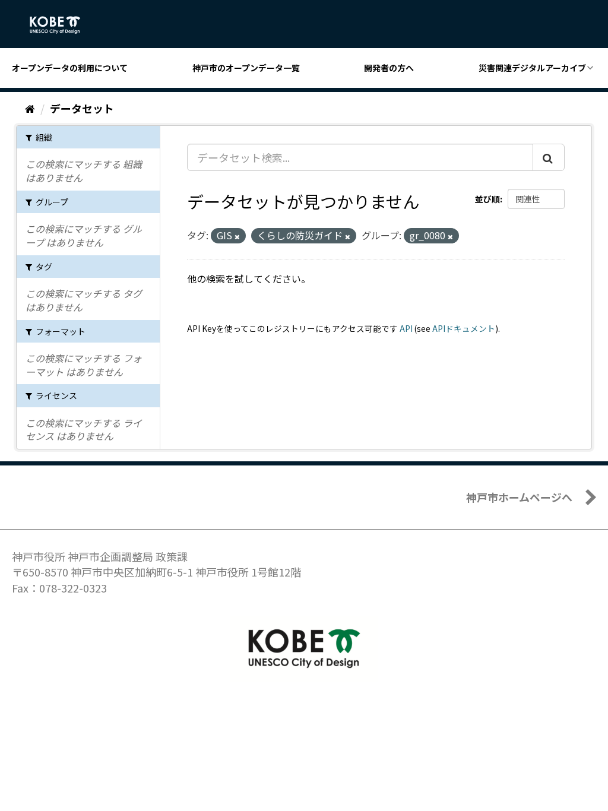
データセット (82, 108)
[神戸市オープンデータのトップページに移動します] (61, 25)
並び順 (487, 199)
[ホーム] (30, 108)
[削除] (237, 236)
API (406, 328)
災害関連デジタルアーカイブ (532, 68)
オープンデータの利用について (70, 68)
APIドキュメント (463, 328)
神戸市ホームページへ (519, 497)
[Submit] (549, 157)
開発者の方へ (389, 68)
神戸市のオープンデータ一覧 (246, 68)
